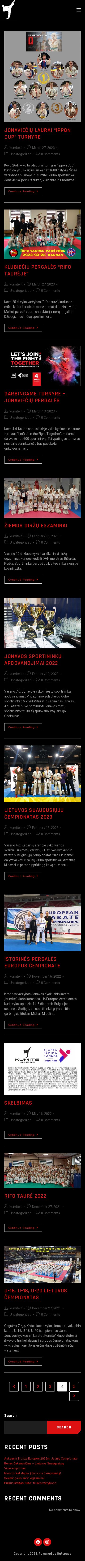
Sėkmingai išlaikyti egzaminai (24, 1478)
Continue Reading (25, 190)
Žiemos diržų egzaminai (35, 525)
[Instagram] (47, 1542)
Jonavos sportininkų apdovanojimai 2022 (32, 660)
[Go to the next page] (74, 1396)
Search (10, 1415)
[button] (79, 10)
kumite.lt (16, 147)
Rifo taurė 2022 (25, 1196)
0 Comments (50, 154)
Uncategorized (20, 154)
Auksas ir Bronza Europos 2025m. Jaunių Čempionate (40, 1458)
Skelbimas (18, 1102)
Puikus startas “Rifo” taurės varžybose (30, 1483)
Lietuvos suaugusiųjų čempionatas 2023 (34, 813)
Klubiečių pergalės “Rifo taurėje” (37, 270)
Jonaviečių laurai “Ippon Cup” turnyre (37, 134)
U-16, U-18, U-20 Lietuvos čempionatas (35, 1294)
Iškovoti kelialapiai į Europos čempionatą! (32, 1473)
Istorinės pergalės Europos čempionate (32, 962)
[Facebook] (38, 1542)
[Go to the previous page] (14, 1386)
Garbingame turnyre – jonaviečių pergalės (34, 397)
